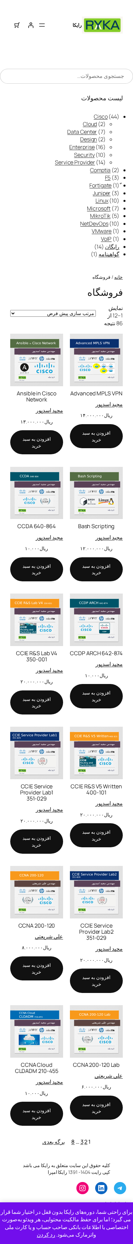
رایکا (77, 25)
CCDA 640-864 (36, 526)
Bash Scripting (96, 526)
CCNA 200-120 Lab (96, 1065)
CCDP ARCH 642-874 (96, 653)
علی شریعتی (49, 936)
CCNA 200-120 (36, 925)
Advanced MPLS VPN (96, 393)
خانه (118, 277)
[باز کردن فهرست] (42, 25)
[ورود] (31, 25)
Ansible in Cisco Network (36, 396)
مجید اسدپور (109, 404)
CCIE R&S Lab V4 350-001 (37, 656)
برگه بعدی (53, 1141)
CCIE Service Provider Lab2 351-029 (96, 931)
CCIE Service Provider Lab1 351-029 (37, 792)
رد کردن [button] (46, 1234)
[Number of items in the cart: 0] (17, 25)
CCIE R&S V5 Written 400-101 (96, 789)
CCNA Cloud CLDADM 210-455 (37, 1068)
